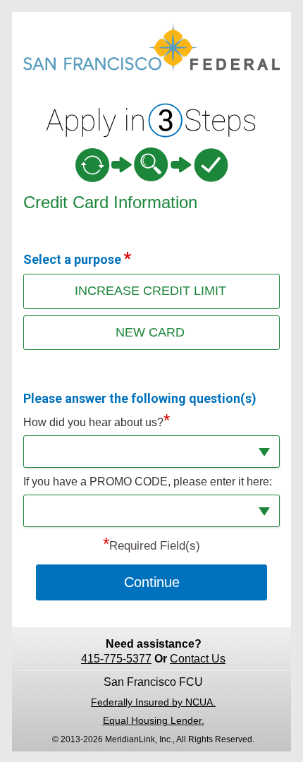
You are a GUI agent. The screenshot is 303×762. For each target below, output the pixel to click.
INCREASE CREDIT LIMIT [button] (150, 291)
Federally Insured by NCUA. (153, 702)
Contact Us (197, 659)
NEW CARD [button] (150, 332)
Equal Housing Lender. (153, 720)
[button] (151, 451)
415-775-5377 (116, 659)
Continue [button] (152, 582)
